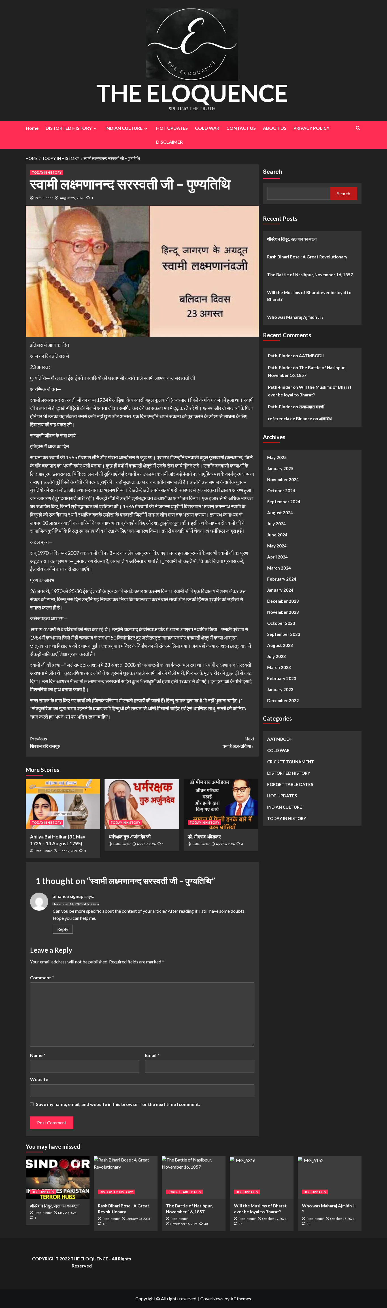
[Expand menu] (95, 128)
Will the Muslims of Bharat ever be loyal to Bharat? (309, 296)
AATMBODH (311, 355)
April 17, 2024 (146, 844)
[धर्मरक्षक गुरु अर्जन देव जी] (142, 804)
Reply (62, 929)
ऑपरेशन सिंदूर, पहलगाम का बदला (292, 238)
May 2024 (277, 545)
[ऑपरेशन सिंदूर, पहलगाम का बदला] (58, 1177)
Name (37, 1055)
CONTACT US (241, 128)
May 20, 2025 (67, 1212)
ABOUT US (274, 128)
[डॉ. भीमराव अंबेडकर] (221, 804)
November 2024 (283, 479)
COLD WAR (207, 128)
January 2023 (280, 689)
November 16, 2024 (183, 1224)
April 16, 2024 (225, 844)
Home (32, 128)
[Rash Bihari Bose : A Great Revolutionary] (126, 1177)
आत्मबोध (325, 418)
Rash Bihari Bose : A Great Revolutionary (307, 256)
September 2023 (283, 634)
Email (152, 1055)
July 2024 (276, 523)
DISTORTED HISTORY (69, 128)
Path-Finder (44, 198)
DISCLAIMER (169, 142)
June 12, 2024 (67, 851)
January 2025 (280, 468)
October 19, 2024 (274, 1218)
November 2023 (283, 612)
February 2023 (281, 678)
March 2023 (279, 667)
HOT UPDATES (172, 128)
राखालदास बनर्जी (311, 406)
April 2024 (277, 556)
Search (272, 171)
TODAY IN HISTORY (46, 172)
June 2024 (277, 534)
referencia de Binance (290, 418)
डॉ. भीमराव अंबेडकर (204, 837)
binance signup (68, 896)
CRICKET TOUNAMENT (290, 761)
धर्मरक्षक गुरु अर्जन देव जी (130, 837)
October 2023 (281, 623)
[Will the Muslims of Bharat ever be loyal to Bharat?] (262, 1177)
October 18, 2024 (342, 1218)
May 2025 (277, 457)
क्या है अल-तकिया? (238, 742)
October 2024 (281, 490)
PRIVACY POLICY (311, 128)
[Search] (358, 128)
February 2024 (281, 578)
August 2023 (280, 645)
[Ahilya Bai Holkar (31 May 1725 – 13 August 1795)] (63, 804)
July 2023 (276, 656)
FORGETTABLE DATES (290, 784)
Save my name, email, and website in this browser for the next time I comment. (118, 1104)
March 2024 (279, 567)
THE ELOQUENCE (192, 92)
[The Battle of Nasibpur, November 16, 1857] (194, 1177)
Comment (42, 977)
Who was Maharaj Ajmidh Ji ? (295, 317)
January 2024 (280, 590)
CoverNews (212, 1298)
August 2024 (280, 512)
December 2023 (283, 601)
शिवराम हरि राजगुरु (45, 742)
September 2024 (283, 501)
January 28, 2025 (138, 1218)
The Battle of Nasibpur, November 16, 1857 (310, 274)
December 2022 (283, 700)
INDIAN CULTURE (124, 128)
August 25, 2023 (72, 198)
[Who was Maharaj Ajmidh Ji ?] (330, 1177)
